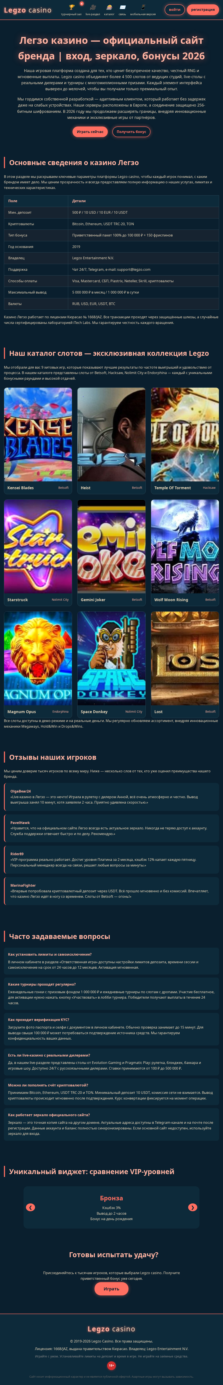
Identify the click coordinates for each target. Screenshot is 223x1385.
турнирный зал (71, 9)
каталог (109, 10)
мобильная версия (143, 10)
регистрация (203, 9)
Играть (111, 1289)
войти (175, 9)
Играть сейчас (90, 131)
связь (122, 10)
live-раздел (93, 10)
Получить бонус (131, 131)
